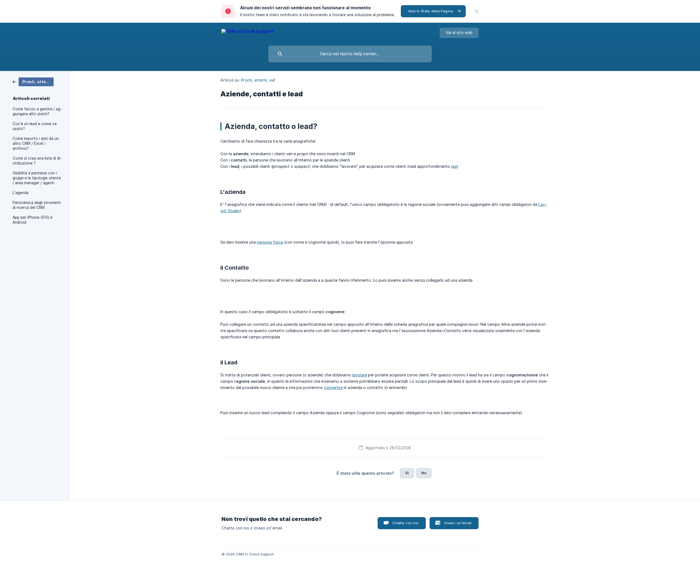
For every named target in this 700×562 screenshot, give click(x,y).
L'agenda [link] (20, 193)
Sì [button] (407, 473)
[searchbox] (350, 53)
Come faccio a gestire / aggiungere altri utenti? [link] (37, 111)
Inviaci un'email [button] (457, 523)
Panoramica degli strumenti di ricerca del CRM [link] (37, 205)
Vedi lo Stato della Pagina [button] (430, 11)
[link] (33, 81)
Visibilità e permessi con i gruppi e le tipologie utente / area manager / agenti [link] (37, 178)
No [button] (423, 473)
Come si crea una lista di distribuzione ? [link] (37, 160)
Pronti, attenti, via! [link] (258, 80)
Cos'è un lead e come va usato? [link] (35, 126)
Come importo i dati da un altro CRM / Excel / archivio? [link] (36, 143)
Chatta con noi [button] (405, 523)
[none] (477, 11)
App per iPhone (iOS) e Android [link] (32, 219)
